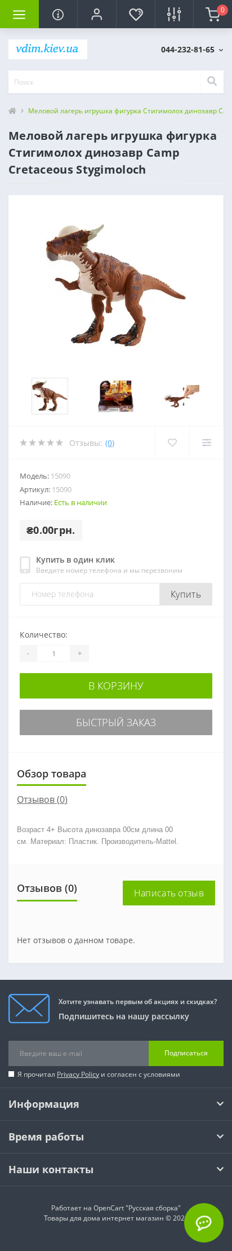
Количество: (44, 634)
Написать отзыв (169, 893)
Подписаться (186, 1053)
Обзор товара (51, 773)
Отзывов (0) (42, 799)
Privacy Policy (78, 1074)
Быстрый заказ (116, 722)
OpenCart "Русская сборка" (137, 1208)
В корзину (116, 685)
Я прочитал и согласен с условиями (98, 1074)
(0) (109, 442)
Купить (186, 594)
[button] (96, 14)
